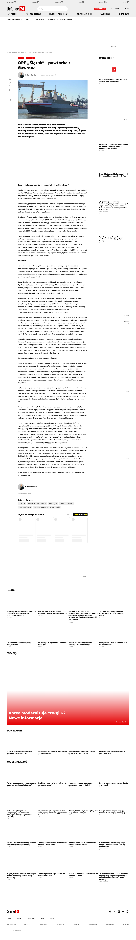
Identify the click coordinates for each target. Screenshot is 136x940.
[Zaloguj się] (111, 8)
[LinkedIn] (118, 911)
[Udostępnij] (10, 100)
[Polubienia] (10, 78)
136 (10, 85)
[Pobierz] (10, 95)
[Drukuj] (10, 90)
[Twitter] (114, 911)
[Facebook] (110, 911)
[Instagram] (127, 911)
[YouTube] (123, 911)
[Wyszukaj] (64, 8)
